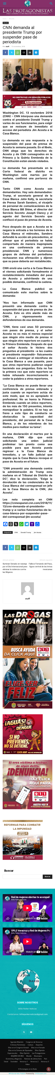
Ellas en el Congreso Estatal (18, 1047)
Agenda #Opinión (16, 1042)
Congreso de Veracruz (34, 1042)
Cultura (30, 1045)
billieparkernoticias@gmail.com (33, 1014)
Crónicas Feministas (17, 1045)
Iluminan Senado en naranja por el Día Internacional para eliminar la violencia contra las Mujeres (15, 568)
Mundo (11, 19)
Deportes (39, 1045)
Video (27, 1064)
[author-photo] (27, 595)
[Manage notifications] (49, 1069)
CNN (16, 532)
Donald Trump (26, 532)
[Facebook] (5, 52)
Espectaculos (12, 1053)
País (45, 1059)
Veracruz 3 (45, 1061)
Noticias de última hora (33, 1059)
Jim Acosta (37, 532)
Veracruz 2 (34, 1061)
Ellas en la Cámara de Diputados (20, 1050)
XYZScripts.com (40, 1073)
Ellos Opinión (40, 1050)
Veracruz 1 (24, 1061)
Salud (6, 1061)
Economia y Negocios (14, 1059)
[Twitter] (11, 52)
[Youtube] (31, 1032)
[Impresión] (30, 52)
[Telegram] (36, 52)
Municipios (38, 1056)
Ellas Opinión (25, 1053)
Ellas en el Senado (38, 1047)
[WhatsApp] (17, 52)
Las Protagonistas (38, 1053)
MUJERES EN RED (17, 1056)
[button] (4, 3)
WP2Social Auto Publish (17, 1073)
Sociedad (14, 1061)
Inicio (5, 19)
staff (7, 46)
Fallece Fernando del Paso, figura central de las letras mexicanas (40, 567)
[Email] (23, 52)
